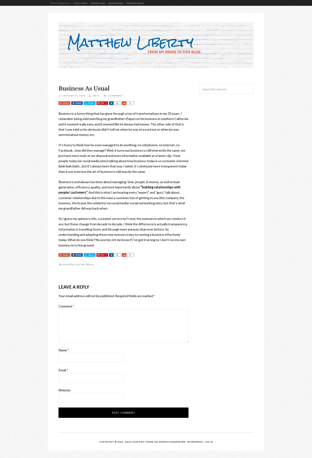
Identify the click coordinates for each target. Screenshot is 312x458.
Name (63, 350)
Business (69, 264)
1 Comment (115, 95)
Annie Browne (115, 3)
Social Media (85, 264)
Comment (66, 306)
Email (63, 370)
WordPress (195, 441)
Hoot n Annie (80, 3)
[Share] (111, 103)
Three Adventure (59, 3)
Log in (209, 441)
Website (64, 390)
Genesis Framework (172, 441)
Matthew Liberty (135, 3)
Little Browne (98, 3)
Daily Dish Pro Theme (139, 441)
